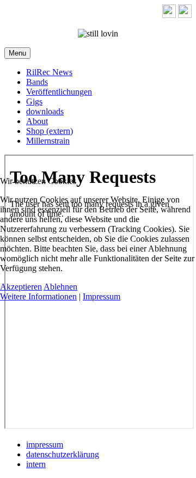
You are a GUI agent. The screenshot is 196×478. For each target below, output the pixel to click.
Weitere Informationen (38, 296)
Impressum (101, 296)
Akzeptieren (21, 286)
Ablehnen (60, 286)
